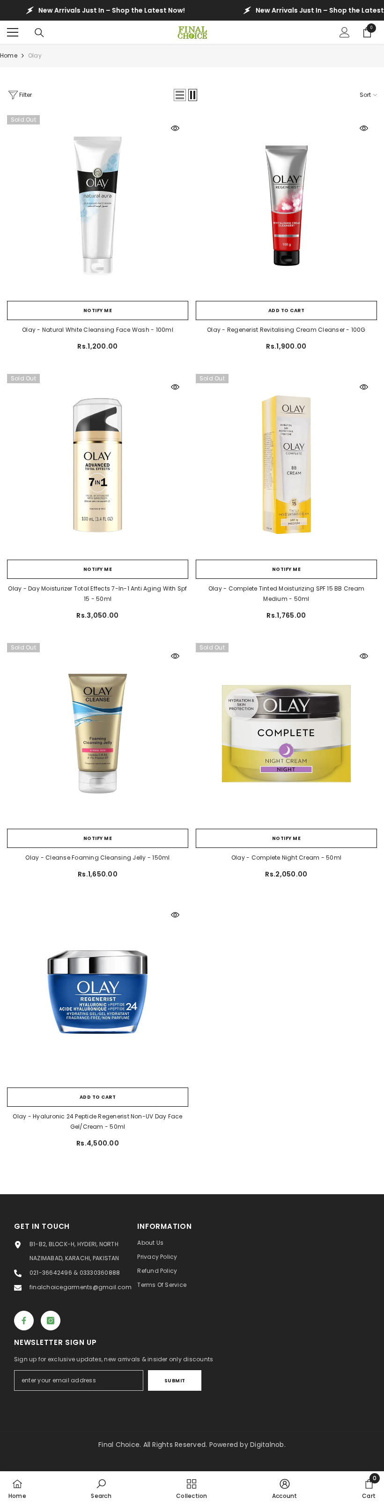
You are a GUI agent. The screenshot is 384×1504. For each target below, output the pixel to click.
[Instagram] (50, 1320)
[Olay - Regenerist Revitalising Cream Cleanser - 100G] (286, 205)
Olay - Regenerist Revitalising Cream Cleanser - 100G (286, 330)
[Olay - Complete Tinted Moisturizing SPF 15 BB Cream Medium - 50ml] (286, 464)
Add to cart (286, 310)
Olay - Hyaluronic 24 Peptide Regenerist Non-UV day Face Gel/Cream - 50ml (97, 1121)
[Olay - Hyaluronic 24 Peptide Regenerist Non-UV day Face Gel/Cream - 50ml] (97, 992)
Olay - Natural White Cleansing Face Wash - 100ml (97, 330)
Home (8, 55)
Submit (174, 1380)
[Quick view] (175, 128)
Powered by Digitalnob (246, 1444)
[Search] (39, 32)
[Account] (345, 32)
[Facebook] (24, 1320)
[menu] (12, 32)
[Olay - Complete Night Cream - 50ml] (286, 733)
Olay (35, 55)
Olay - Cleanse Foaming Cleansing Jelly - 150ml (97, 858)
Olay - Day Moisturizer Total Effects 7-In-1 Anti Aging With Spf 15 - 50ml (97, 593)
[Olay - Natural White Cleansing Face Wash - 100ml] (97, 205)
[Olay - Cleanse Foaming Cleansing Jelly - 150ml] (97, 733)
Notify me (97, 310)
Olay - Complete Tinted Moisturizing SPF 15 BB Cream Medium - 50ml (286, 593)
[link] (101, 1487)
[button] (180, 95)
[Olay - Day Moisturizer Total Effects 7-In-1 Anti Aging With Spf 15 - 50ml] (97, 464)
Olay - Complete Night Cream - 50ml (286, 858)
